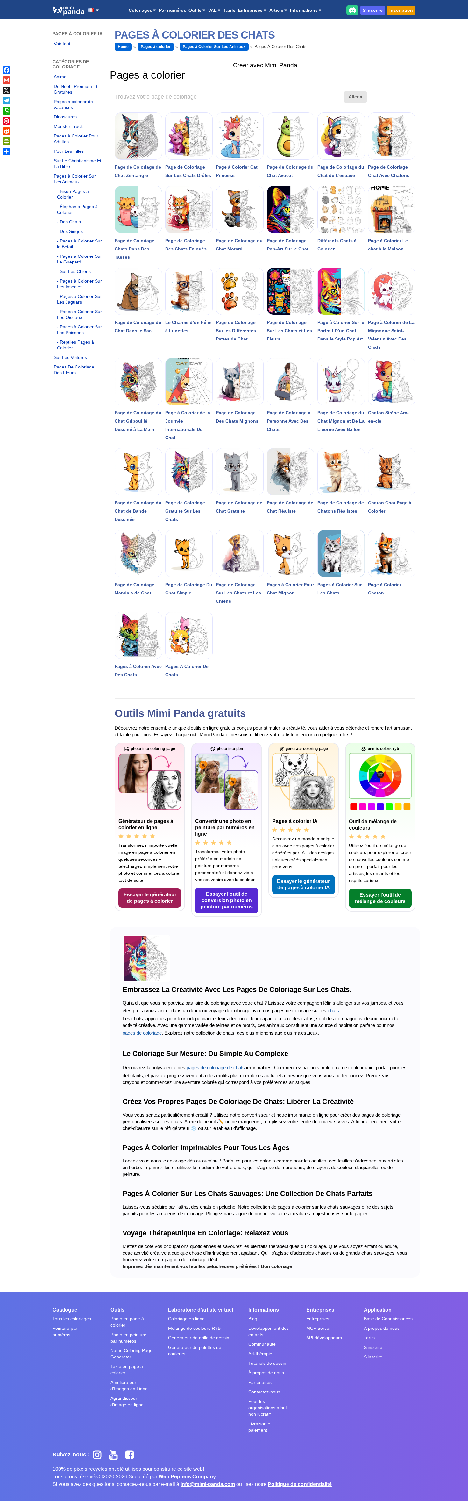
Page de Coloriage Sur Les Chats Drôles (188, 171)
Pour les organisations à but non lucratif (267, 1408)
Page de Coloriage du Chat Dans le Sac (138, 326)
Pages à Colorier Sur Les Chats (339, 588)
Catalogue (65, 1310)
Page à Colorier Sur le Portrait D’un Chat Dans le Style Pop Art (340, 330)
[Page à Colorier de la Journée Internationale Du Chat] (189, 381)
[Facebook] (6, 70)
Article (276, 10)
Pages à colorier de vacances (73, 104)
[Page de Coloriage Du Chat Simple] (189, 553)
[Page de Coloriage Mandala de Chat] (138, 553)
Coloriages (140, 10)
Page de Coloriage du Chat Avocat (290, 171)
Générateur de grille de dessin (198, 1337)
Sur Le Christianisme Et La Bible (77, 163)
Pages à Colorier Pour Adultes (76, 138)
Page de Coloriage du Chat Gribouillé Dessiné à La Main (138, 421)
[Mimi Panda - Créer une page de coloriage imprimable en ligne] (68, 11)
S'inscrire (373, 10)
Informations (304, 10)
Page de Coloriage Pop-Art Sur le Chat (287, 244)
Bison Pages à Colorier (73, 194)
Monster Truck (68, 126)
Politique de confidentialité (300, 1484)
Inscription (401, 10)
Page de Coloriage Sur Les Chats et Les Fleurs (289, 330)
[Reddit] (6, 131)
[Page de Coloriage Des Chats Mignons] (239, 381)
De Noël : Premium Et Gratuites (75, 89)
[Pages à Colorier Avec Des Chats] (138, 635)
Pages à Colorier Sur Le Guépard (79, 259)
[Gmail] (6, 80)
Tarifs (229, 10)
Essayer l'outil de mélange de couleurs (380, 898)
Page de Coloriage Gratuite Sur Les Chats (185, 511)
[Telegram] (6, 100)
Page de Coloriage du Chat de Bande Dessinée (138, 511)
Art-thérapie (260, 1353)
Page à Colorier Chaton (384, 588)
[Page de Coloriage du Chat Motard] (239, 209)
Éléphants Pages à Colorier (77, 209)
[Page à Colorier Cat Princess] (239, 136)
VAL (212, 10)
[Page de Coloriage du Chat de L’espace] (341, 136)
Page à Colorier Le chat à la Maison (388, 244)
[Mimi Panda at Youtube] (116, 1454)
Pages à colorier (156, 47)
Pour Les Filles (69, 151)
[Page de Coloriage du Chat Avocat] (290, 136)
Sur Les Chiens (75, 271)
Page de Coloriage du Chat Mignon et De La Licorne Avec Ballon (341, 421)
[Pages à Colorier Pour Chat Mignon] (290, 553)
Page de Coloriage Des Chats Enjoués (186, 244)
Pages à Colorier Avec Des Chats (138, 670)
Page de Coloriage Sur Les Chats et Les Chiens (238, 593)
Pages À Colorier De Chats (187, 670)
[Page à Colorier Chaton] (391, 553)
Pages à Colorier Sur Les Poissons (79, 329)
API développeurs (324, 1337)
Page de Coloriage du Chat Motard (239, 244)
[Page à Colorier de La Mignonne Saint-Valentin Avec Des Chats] (391, 291)
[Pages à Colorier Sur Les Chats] (341, 553)
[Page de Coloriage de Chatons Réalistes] (341, 471)
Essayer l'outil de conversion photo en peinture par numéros (227, 900)
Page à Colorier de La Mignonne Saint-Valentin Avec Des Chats (391, 335)
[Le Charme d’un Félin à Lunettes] (189, 291)
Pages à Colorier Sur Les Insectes (79, 283)
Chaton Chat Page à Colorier (389, 507)
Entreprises (250, 10)
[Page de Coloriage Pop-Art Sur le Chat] (290, 209)
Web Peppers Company (187, 1476)
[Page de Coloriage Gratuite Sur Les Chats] (189, 471)
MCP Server (318, 1328)
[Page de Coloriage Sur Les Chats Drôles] (189, 136)
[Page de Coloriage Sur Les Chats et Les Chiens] (239, 553)
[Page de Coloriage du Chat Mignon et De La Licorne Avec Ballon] (341, 381)
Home (123, 47)
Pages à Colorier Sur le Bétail (79, 243)
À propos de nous (266, 1372)
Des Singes (71, 231)
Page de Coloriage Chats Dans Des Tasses (134, 249)
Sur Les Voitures (70, 357)
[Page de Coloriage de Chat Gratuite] (239, 471)
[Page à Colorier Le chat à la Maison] (391, 209)
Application (378, 1310)
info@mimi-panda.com (208, 1484)
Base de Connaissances (388, 1318)
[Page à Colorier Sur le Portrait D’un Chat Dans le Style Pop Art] (341, 291)
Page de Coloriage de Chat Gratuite (239, 507)
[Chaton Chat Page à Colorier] (391, 471)
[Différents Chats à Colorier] (341, 209)
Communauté (262, 1344)
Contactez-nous (264, 1391)
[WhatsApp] (6, 111)
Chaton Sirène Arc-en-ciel (388, 417)
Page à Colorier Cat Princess (237, 171)
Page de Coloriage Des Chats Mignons (237, 417)
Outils (195, 10)
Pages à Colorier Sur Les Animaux (75, 178)
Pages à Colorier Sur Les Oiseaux (79, 314)
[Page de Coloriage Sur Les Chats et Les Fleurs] (290, 291)
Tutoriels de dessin (267, 1363)
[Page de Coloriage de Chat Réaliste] (290, 471)
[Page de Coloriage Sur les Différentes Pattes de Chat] (239, 291)
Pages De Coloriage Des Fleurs (74, 369)
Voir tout (62, 43)
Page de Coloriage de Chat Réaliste (290, 507)
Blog (252, 1318)
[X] (6, 90)
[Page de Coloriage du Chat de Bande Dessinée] (138, 471)
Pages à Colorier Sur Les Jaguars (79, 299)
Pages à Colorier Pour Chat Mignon (290, 588)
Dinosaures (65, 116)
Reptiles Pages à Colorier (75, 345)
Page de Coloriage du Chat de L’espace (340, 171)
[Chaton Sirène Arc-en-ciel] (391, 381)
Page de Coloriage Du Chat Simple (188, 588)
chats (333, 1010)
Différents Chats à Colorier (337, 244)
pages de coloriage (142, 1032)
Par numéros (172, 10)
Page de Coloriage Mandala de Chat (134, 588)
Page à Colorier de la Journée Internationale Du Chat (187, 425)
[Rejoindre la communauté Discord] (352, 10)
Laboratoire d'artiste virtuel (200, 1310)
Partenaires (260, 1382)
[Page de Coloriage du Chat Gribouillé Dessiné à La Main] (138, 381)
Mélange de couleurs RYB (194, 1328)
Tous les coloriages (72, 1318)
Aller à (355, 96)
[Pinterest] (6, 121)
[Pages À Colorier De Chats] (189, 635)
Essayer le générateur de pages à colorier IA (303, 884)
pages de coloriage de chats (216, 1067)
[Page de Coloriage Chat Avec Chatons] (391, 136)
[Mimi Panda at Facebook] (131, 1454)
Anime (60, 76)
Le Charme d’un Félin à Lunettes (188, 326)
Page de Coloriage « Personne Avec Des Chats (288, 421)
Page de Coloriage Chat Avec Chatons (388, 171)
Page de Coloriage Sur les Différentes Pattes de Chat (236, 330)
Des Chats (70, 221)
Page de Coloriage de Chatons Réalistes (340, 507)
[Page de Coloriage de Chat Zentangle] (138, 136)
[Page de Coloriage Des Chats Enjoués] (189, 209)
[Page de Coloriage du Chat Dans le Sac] (138, 291)
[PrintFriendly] (6, 141)
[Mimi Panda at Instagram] (99, 1454)
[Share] (6, 151)
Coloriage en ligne (186, 1318)
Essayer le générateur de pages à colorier (150, 898)
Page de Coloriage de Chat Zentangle (138, 171)
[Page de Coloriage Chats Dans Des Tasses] (138, 209)
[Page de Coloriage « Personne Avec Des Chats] (290, 381)
